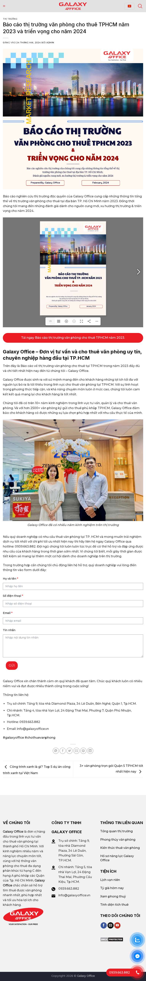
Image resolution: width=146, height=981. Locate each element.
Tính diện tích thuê (114, 904)
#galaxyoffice (13, 737)
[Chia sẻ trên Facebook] (63, 751)
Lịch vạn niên (110, 880)
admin (50, 42)
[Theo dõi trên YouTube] (117, 925)
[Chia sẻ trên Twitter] (69, 751)
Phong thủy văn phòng (117, 839)
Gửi (12, 665)
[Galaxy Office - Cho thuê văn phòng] (73, 6)
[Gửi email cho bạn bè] (76, 751)
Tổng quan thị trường (116, 831)
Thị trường (10, 19)
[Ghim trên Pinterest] (83, 751)
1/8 (50, 321)
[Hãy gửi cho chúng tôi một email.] (110, 925)
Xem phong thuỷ (113, 896)
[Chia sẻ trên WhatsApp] (56, 751)
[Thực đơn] (4, 6)
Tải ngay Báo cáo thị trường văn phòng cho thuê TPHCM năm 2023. (73, 337)
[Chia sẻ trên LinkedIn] (90, 751)
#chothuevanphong (39, 737)
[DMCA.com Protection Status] (111, 939)
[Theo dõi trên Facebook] (104, 925)
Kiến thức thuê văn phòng (120, 848)
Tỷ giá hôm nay (112, 888)
